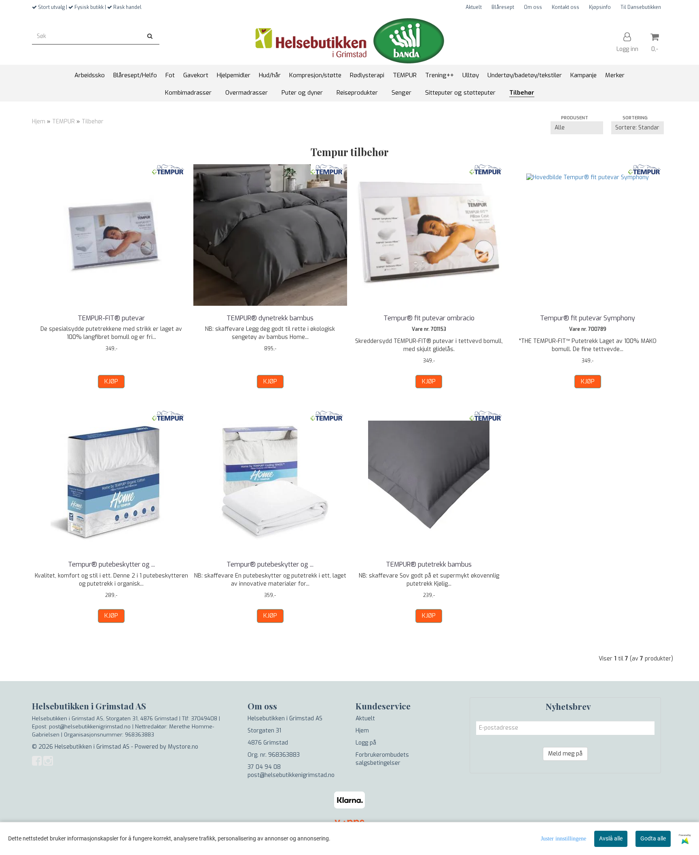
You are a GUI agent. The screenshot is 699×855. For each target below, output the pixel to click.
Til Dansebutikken (641, 7)
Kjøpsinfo (600, 7)
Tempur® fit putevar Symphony (587, 318)
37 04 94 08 (264, 767)
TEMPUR (63, 121)
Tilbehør (93, 121)
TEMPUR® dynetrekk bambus (270, 318)
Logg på (366, 743)
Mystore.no (183, 747)
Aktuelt (474, 7)
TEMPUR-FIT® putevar (111, 318)
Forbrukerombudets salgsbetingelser (382, 759)
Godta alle (653, 838)
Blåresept (502, 7)
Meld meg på (565, 754)
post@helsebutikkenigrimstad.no (291, 775)
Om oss (533, 7)
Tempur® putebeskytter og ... (111, 564)
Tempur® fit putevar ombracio (428, 318)
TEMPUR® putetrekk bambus (429, 564)
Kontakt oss (565, 7)
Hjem (38, 121)
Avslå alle (611, 838)
